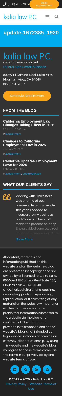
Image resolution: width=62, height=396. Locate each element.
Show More (24, 239)
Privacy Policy (16, 384)
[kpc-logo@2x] (20, 16)
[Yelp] (25, 369)
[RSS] (47, 369)
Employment (13, 133)
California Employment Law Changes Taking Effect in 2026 (28, 123)
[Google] (36, 369)
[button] (47, 17)
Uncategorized (31, 173)
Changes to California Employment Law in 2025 (24, 143)
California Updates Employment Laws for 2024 (30, 163)
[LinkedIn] (14, 369)
